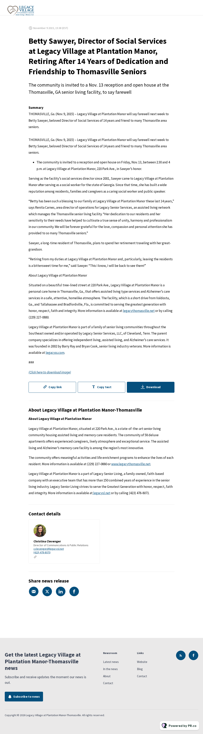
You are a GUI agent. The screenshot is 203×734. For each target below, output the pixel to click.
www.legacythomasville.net (130, 464)
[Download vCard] (93, 526)
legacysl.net (101, 493)
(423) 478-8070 (42, 552)
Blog (140, 669)
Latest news (111, 662)
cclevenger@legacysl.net (49, 549)
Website (142, 662)
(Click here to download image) (50, 372)
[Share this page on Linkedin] (60, 591)
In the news (110, 669)
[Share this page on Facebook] (74, 591)
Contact (108, 683)
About (107, 676)
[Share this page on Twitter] (47, 591)
